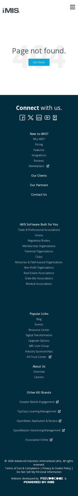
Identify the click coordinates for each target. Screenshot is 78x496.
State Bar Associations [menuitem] (39, 278)
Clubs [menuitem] (39, 256)
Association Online (37, 439)
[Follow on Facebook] (22, 117)
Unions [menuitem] (39, 235)
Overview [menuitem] (39, 371)
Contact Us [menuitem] (39, 194)
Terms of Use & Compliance (22, 468)
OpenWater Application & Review (37, 421)
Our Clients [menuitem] (39, 175)
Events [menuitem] (39, 324)
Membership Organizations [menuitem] (39, 246)
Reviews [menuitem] (39, 160)
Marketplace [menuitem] (36, 166)
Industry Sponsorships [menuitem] (39, 351)
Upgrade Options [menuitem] (39, 340)
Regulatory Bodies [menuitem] (39, 240)
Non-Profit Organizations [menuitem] (39, 267)
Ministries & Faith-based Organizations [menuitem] (39, 262)
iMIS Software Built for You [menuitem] (39, 224)
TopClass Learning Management (37, 411)
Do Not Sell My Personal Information (39, 472)
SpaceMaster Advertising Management (37, 430)
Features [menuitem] (39, 150)
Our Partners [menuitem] (39, 185)
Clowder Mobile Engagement (37, 402)
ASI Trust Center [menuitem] (36, 357)
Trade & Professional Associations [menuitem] (39, 230)
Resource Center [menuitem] (39, 330)
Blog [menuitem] (39, 319)
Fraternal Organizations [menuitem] (39, 251)
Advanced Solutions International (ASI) (38, 461)
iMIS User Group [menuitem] (39, 346)
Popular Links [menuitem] (39, 314)
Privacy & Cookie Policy (56, 468)
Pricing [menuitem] (39, 144)
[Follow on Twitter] (55, 117)
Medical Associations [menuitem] (39, 283)
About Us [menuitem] (39, 366)
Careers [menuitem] (39, 377)
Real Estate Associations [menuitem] (39, 273)
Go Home (39, 62)
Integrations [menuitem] (39, 155)
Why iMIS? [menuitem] (39, 139)
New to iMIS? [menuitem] (39, 134)
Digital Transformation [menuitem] (39, 335)
